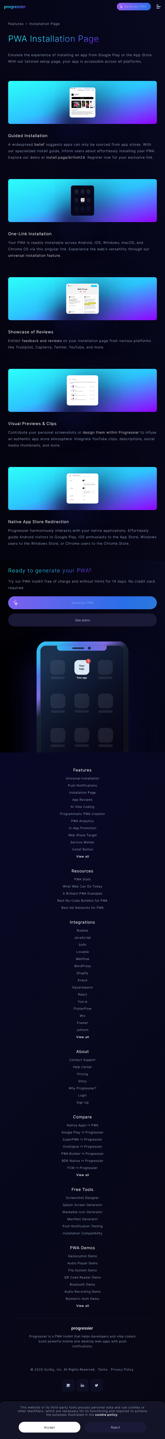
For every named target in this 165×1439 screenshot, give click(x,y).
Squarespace (82, 987)
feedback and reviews (42, 340)
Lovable (82, 952)
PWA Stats (82, 879)
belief (39, 144)
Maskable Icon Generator (82, 1212)
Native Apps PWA (82, 1125)
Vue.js (82, 1001)
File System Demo (82, 1270)
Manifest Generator (82, 1219)
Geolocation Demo (82, 1256)
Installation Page (82, 792)
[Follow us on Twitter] (97, 1385)
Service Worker (82, 842)
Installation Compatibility (82, 1233)
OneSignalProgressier (82, 1146)
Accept (49, 1427)
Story (82, 1081)
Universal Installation (82, 778)
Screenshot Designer (82, 1197)
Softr (83, 944)
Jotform (82, 1030)
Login (82, 1095)
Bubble (82, 930)
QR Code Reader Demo (82, 1277)
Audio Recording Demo (82, 1291)
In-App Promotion (82, 828)
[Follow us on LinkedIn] (82, 1385)
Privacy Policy (122, 1369)
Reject (115, 1427)
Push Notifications (82, 785)
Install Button (82, 849)
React (82, 994)
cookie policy (106, 1414)
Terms (103, 1369)
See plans (82, 620)
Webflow (82, 959)
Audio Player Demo (82, 1263)
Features (16, 24)
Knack (82, 980)
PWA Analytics (82, 821)
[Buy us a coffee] (68, 1385)
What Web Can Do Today (82, 886)
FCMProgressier (82, 1168)
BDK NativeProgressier (82, 1160)
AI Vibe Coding (82, 806)
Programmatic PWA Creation (82, 814)
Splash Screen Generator (82, 1205)
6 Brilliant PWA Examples (82, 893)
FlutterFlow (83, 1008)
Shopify (82, 973)
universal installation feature (34, 255)
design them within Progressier (111, 432)
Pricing (82, 1074)
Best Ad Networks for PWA (82, 907)
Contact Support (82, 1060)
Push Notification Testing (83, 1226)
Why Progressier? (82, 1088)
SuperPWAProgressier (82, 1139)
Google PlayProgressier (82, 1132)
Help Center (82, 1067)
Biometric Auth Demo (82, 1298)
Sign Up (82, 1102)
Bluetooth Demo (82, 1284)
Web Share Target (82, 835)
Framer (82, 1023)
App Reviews (82, 799)
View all (82, 856)
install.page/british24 (65, 157)
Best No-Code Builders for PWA (82, 900)
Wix (82, 1015)
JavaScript (82, 937)
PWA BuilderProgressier (82, 1153)
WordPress (82, 966)
